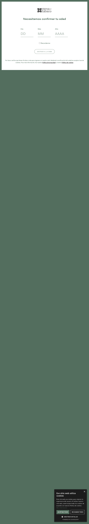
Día (22, 29)
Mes (39, 29)
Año (56, 29)
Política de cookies (67, 62)
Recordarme (45, 43)
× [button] (84, 491)
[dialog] (70, 505)
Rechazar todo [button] (77, 512)
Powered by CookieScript (71, 519)
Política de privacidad (48, 62)
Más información (61, 508)
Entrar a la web (44, 51)
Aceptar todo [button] (63, 512)
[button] (70, 517)
